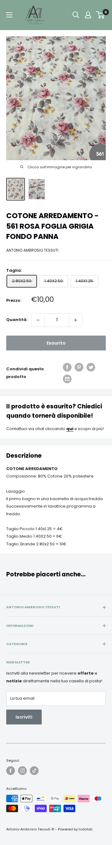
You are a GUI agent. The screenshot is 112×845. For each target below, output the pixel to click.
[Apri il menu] (9, 14)
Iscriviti (24, 717)
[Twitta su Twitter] (90, 367)
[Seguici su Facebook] (10, 770)
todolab (85, 829)
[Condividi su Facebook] (67, 367)
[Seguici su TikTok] (34, 770)
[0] (101, 15)
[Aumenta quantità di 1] (75, 320)
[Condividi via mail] (67, 379)
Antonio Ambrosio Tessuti (32, 250)
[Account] (88, 14)
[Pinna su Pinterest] (79, 367)
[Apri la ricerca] (75, 14)
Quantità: (16, 320)
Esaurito (56, 343)
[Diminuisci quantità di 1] (37, 320)
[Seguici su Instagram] (22, 770)
